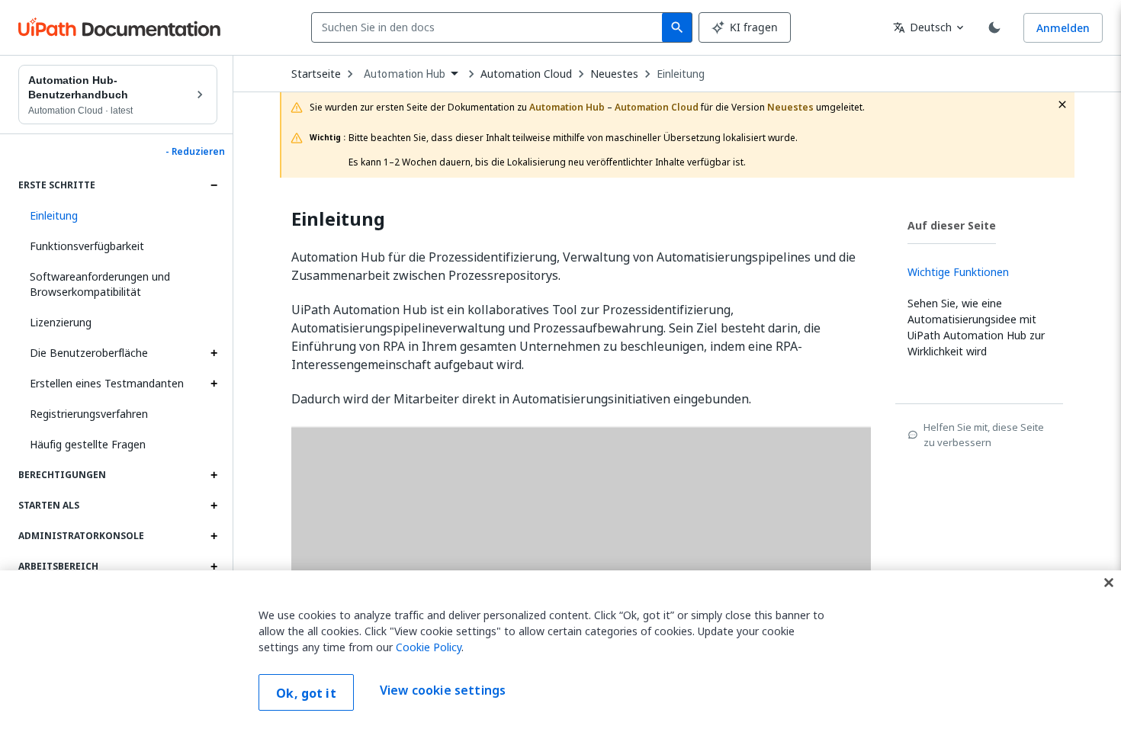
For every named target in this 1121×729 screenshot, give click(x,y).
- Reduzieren (195, 152)
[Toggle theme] (994, 27)
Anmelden (1063, 28)
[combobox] (490, 27)
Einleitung (681, 74)
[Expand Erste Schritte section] (213, 185)
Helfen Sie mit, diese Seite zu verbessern (983, 434)
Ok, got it (306, 693)
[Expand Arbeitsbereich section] (213, 566)
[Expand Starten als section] (213, 505)
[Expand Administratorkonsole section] (213, 536)
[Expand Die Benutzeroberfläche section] (213, 353)
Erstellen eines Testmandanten (107, 383)
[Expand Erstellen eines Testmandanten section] (213, 383)
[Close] (1108, 582)
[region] (560, 649)
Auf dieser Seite (951, 225)
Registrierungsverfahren (89, 414)
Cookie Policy (428, 647)
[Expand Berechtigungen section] (213, 475)
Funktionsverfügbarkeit (87, 246)
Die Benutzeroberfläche (89, 353)
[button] (117, 216)
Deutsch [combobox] (922, 27)
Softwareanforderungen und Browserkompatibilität (100, 284)
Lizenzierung (61, 322)
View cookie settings (443, 691)
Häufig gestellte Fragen (88, 444)
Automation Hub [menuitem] (404, 74)
